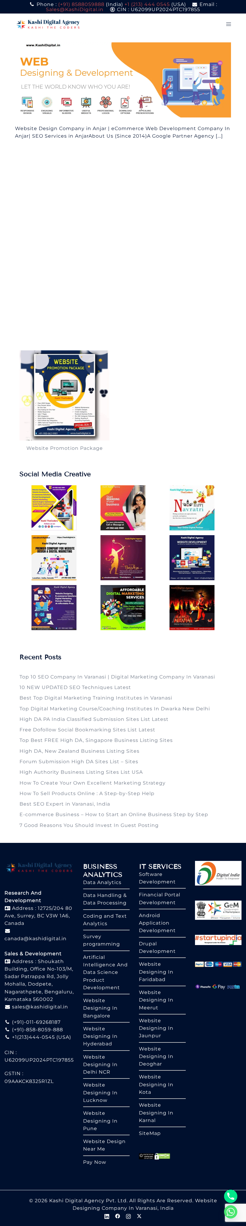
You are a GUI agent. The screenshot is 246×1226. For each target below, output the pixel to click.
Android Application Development (157, 923)
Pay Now (94, 1162)
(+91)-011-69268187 (35, 1022)
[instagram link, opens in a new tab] (128, 1215)
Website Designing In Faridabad (156, 971)
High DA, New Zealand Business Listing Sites (80, 751)
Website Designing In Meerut (156, 1000)
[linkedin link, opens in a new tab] (106, 1215)
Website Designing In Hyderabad (100, 1036)
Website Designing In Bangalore (100, 1008)
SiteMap (150, 1133)
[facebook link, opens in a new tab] (117, 1215)
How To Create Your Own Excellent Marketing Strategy (93, 783)
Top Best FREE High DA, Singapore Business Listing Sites (96, 740)
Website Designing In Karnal (156, 1112)
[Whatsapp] (230, 1211)
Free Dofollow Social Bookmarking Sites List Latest (87, 730)
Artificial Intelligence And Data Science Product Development (105, 972)
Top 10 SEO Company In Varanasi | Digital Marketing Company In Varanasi (117, 677)
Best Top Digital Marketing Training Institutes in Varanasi (96, 698)
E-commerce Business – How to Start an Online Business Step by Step (114, 814)
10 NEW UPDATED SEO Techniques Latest (75, 687)
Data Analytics (102, 882)
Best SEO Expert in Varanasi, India (65, 804)
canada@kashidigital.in (35, 938)
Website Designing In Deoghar (156, 1056)
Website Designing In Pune (100, 1120)
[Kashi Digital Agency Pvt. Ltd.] (48, 24)
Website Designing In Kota (156, 1084)
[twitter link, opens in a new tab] (139, 1215)
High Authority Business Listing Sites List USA (81, 772)
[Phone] (230, 1196)
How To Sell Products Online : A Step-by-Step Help (87, 793)
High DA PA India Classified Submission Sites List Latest (94, 719)
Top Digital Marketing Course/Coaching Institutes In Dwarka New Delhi (115, 709)
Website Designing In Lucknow (100, 1092)
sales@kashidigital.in (40, 1007)
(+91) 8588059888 (81, 4)
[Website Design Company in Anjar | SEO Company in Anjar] (123, 79)
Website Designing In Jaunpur (156, 1028)
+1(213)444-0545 (32, 1037)
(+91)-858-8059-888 (36, 1029)
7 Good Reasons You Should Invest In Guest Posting (89, 825)
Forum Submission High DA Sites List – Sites (79, 761)
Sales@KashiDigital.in (75, 9)
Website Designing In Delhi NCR (100, 1064)
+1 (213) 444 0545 (147, 4)
